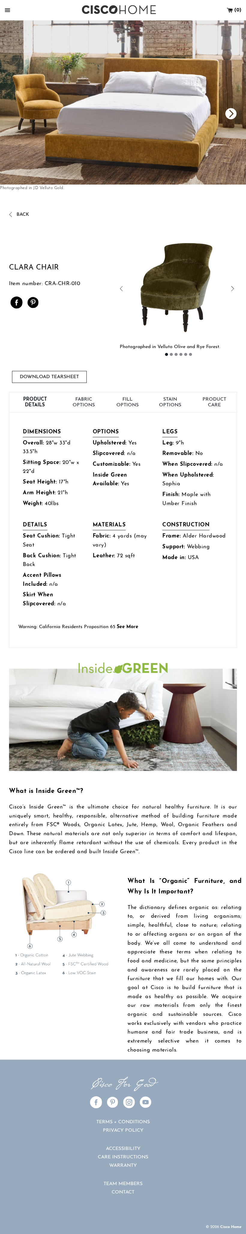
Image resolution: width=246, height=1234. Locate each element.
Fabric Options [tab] (84, 402)
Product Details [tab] (35, 402)
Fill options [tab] (127, 402)
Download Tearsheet (49, 377)
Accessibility (123, 1148)
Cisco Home (231, 1227)
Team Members (123, 1183)
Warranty (123, 1165)
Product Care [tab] (214, 402)
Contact (123, 1192)
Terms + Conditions (123, 1122)
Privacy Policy (123, 1130)
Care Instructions (123, 1157)
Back (22, 214)
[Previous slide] (184, 113)
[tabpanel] (123, 530)
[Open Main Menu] (7, 10)
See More (127, 627)
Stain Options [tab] (170, 402)
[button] (149, 289)
